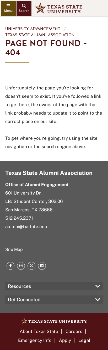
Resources (19, 286)
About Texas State (39, 331)
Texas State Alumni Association (40, 34)
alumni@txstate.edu (26, 226)
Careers (74, 331)
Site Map (14, 249)
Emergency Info (35, 340)
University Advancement (32, 28)
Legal (84, 340)
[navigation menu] (8, 8)
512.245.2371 (19, 218)
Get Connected (24, 299)
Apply (65, 340)
